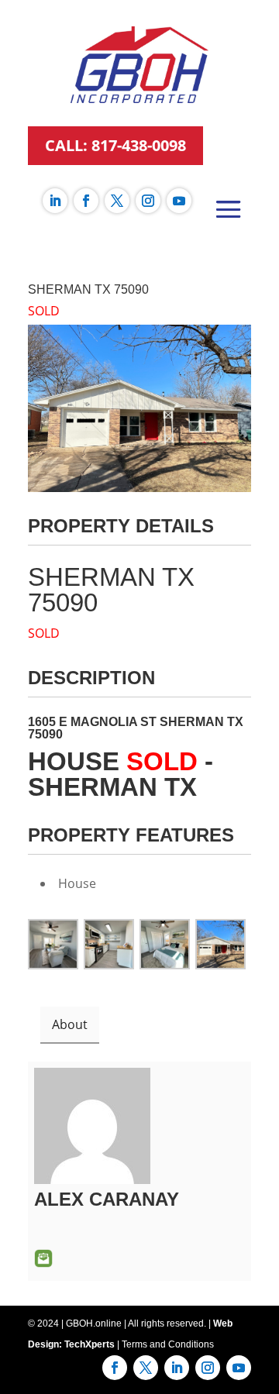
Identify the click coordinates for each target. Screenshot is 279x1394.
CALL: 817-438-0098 (115, 145)
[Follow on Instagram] (148, 200)
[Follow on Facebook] (86, 200)
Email (43, 1258)
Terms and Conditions (168, 1344)
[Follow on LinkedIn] (55, 200)
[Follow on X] (117, 200)
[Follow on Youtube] (179, 200)
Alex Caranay (106, 1199)
